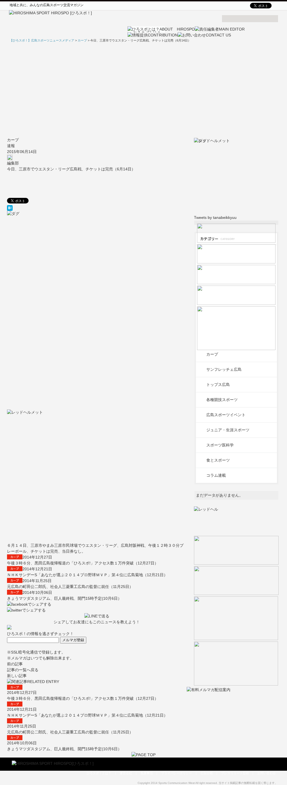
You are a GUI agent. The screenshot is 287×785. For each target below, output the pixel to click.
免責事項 (146, 773)
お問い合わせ (266, 773)
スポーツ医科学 (220, 445)
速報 (11, 145)
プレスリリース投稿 (235, 773)
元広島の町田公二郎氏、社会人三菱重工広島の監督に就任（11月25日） (70, 586)
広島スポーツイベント (226, 415)
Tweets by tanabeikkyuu (215, 217)
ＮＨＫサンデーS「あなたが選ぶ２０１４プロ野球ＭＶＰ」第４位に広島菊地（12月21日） (87, 575)
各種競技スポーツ (222, 399)
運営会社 (126, 773)
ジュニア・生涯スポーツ (227, 430)
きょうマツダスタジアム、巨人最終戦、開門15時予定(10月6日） (64, 598)
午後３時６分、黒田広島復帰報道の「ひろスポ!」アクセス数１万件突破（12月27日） (82, 563)
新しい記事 (17, 675)
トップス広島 (218, 384)
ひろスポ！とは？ (99, 773)
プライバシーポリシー (176, 773)
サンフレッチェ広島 (224, 369)
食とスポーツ (218, 460)
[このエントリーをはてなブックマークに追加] (97, 208)
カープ (13, 140)
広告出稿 (206, 773)
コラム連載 (216, 475)
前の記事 (15, 664)
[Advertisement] (143, 90)
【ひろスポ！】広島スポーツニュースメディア (42, 40)
